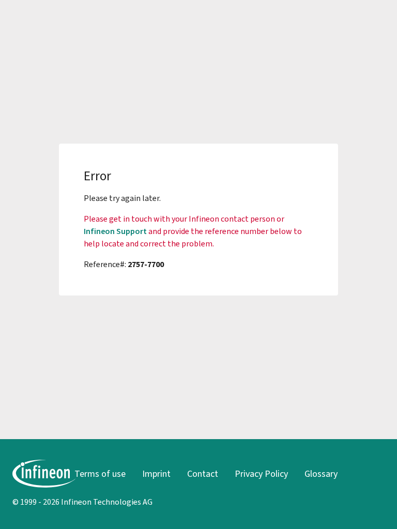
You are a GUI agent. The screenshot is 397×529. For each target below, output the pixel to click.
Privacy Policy (261, 474)
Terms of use (100, 474)
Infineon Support (115, 231)
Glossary (321, 474)
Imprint (156, 474)
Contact (202, 474)
